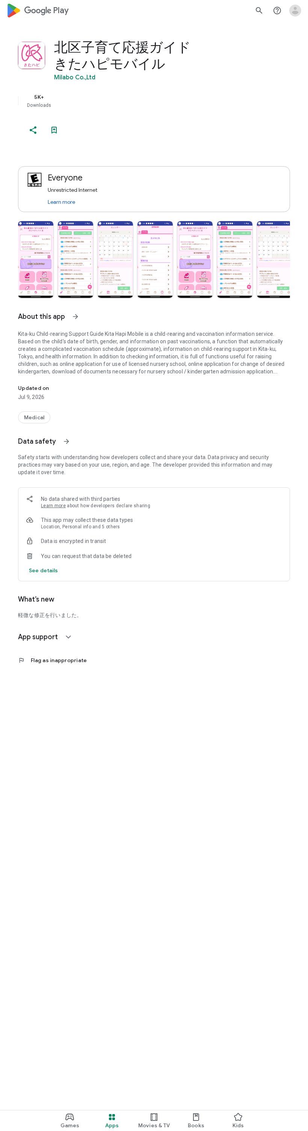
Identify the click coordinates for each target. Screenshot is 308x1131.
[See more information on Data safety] (66, 441)
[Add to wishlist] (54, 130)
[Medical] (34, 417)
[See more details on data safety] (43, 570)
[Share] (33, 130)
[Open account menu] (295, 11)
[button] (35, 259)
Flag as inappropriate (52, 660)
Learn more (61, 202)
